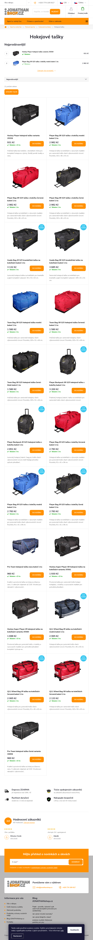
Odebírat (76, 862)
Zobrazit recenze (29, 823)
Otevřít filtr (11, 92)
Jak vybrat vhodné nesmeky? (42, 914)
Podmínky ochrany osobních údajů (17, 914)
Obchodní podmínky (14, 910)
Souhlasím (74, 930)
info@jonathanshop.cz (44, 887)
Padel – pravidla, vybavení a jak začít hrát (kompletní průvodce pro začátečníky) (44, 909)
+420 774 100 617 (69, 887)
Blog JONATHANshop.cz (15, 919)
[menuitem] (14, 21)
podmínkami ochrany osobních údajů (44, 868)
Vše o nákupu (8, 3)
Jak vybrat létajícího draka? (41, 917)
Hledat (55, 11)
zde (62, 930)
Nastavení (17, 936)
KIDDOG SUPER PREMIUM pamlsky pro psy (42, 921)
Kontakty (10, 922)
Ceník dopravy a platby (15, 907)
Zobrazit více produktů (45, 71)
